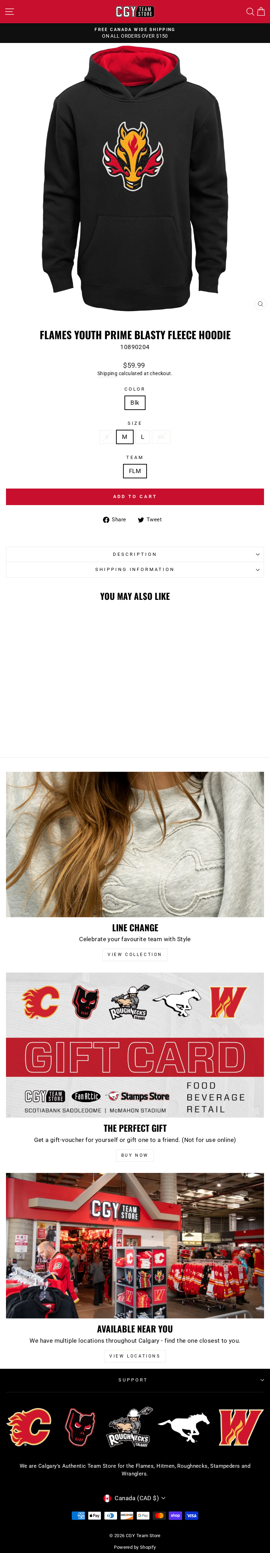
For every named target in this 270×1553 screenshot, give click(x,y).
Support (133, 1380)
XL (161, 437)
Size (135, 423)
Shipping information (135, 569)
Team (135, 457)
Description (135, 554)
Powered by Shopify (135, 1547)
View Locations (134, 1356)
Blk (134, 402)
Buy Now (135, 1155)
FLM (135, 471)
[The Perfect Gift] (135, 1045)
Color (135, 389)
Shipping (107, 373)
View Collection (135, 954)
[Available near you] (135, 1245)
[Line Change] (135, 844)
